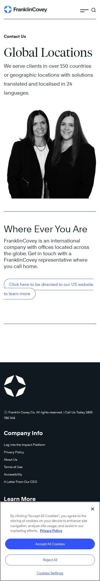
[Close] (92, 509)
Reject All (50, 560)
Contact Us (15, 36)
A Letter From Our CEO (20, 482)
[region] (50, 541)
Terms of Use (13, 467)
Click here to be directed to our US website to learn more (48, 289)
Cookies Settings (50, 573)
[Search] (93, 7)
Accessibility (13, 474)
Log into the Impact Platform (24, 445)
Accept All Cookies (50, 544)
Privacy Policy (14, 452)
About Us (10, 459)
